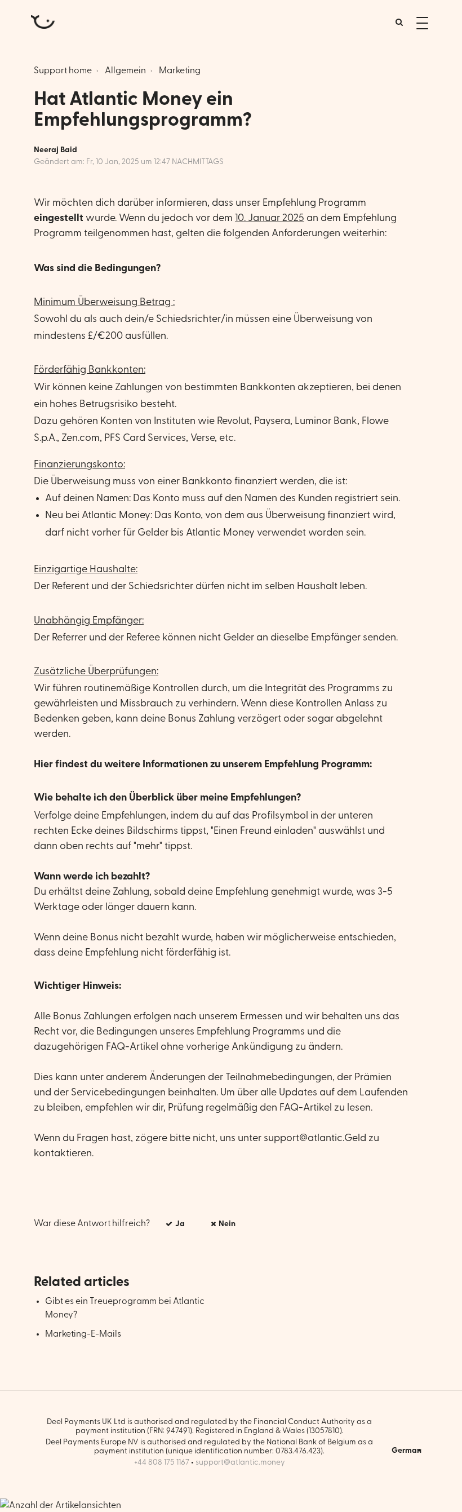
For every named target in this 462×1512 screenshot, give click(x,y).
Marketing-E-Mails (83, 1333)
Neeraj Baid (55, 150)
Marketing (180, 70)
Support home (63, 70)
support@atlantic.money (240, 1462)
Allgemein (125, 70)
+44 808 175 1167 (161, 1462)
